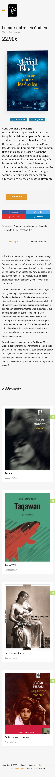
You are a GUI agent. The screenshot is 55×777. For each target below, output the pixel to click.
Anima (8, 473)
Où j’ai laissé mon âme (17, 737)
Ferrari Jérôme (11, 742)
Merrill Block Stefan (11, 32)
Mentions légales (18, 768)
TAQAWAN (10, 565)
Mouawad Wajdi (11, 478)
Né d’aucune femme (15, 653)
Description (14, 241)
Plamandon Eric (11, 570)
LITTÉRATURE (25, 230)
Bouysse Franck (11, 658)
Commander (16, 196)
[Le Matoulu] (12, 10)
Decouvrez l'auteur (37, 241)
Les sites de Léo (46, 765)
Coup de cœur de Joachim (26, 226)
